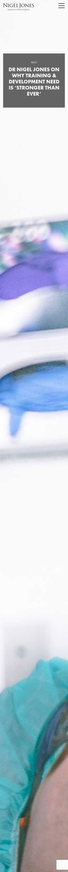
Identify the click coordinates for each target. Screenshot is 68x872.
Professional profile (34, 427)
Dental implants (34, 419)
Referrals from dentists (34, 444)
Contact (34, 452)
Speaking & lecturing (34, 436)
